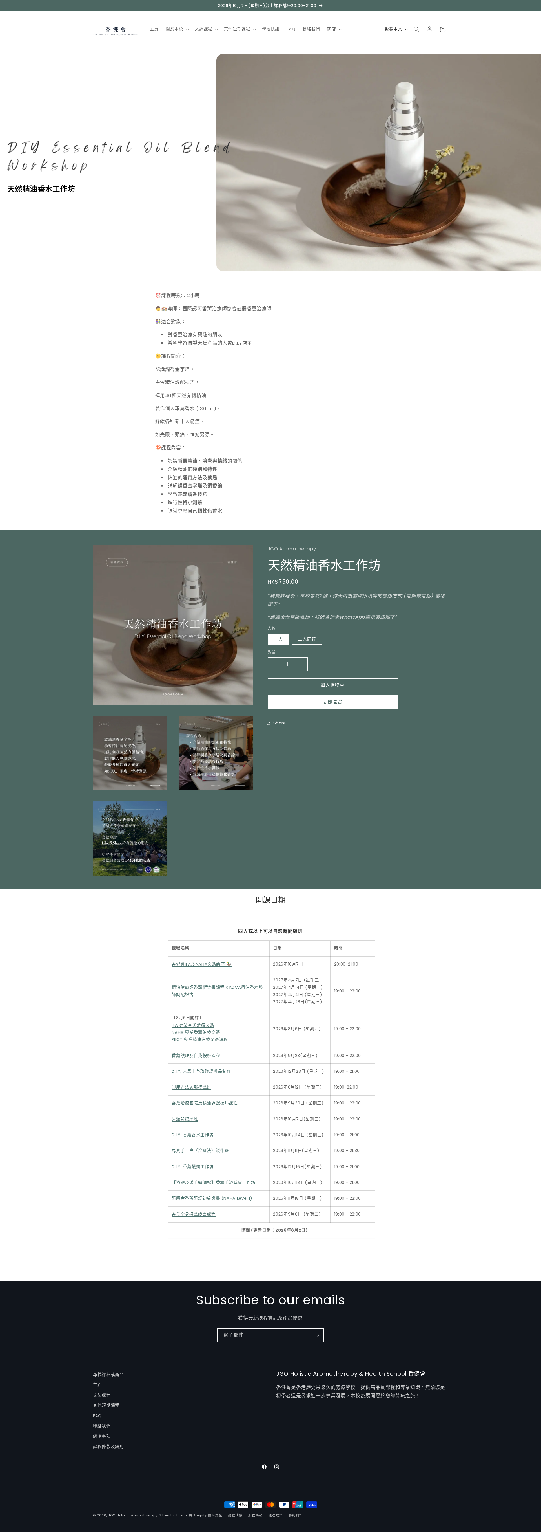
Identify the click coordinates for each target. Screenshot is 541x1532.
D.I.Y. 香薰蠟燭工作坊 (193, 1167)
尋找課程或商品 (108, 1374)
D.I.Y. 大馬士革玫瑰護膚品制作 (201, 1071)
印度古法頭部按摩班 (191, 1087)
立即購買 (332, 702)
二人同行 (307, 639)
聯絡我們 (102, 1426)
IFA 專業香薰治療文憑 (193, 1025)
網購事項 (102, 1436)
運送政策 (276, 1515)
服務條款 (255, 1515)
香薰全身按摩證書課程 (194, 1214)
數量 (272, 652)
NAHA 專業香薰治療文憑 (196, 1032)
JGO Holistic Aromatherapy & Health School (148, 1515)
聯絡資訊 (296, 1515)
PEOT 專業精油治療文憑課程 (200, 1040)
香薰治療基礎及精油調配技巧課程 (205, 1103)
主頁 (97, 1385)
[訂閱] (317, 1335)
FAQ (97, 1416)
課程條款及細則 (108, 1446)
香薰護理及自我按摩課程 (196, 1055)
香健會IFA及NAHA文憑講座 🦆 (202, 964)
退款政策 (235, 1515)
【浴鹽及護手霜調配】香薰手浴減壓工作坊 (213, 1182)
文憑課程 (102, 1395)
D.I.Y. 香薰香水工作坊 (193, 1135)
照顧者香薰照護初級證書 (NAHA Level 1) (212, 1198)
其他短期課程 (106, 1405)
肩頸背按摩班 (185, 1119)
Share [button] (279, 723)
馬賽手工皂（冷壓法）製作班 (200, 1151)
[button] (176, 29)
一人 (278, 639)
